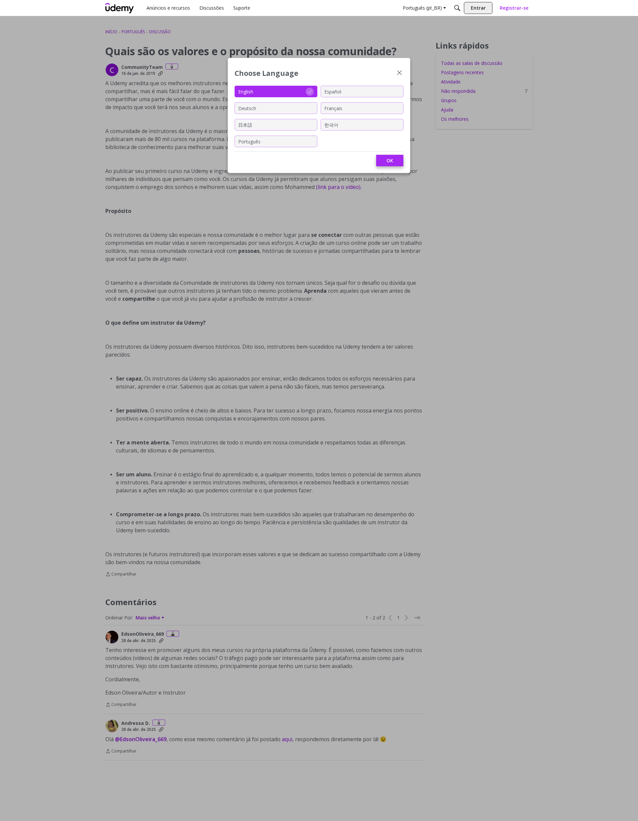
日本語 (245, 124)
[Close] (399, 73)
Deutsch (247, 108)
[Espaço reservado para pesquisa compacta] (457, 8)
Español (332, 91)
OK (389, 160)
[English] (119, 8)
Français (333, 108)
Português (249, 141)
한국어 (331, 124)
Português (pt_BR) (422, 8)
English (245, 91)
